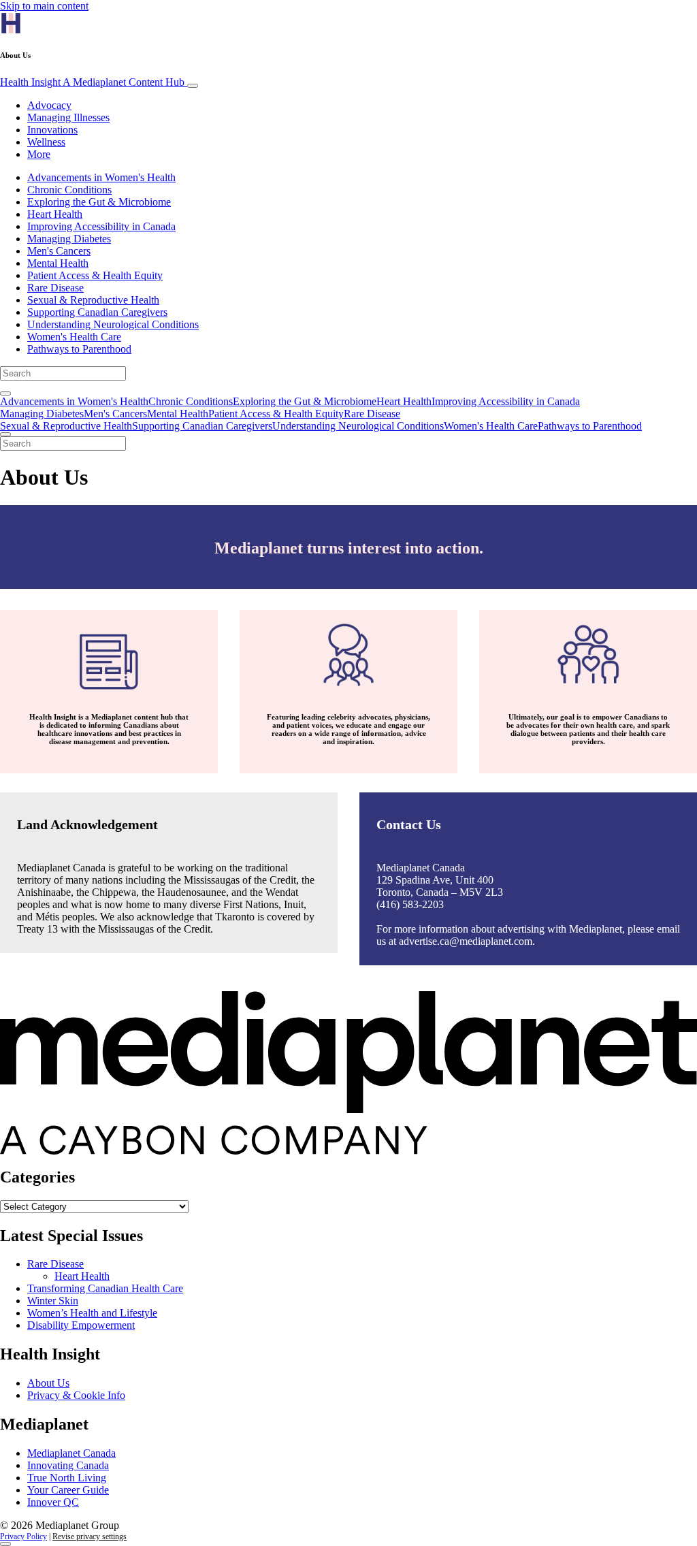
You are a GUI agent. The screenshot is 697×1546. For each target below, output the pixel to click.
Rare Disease (55, 287)
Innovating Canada (68, 1465)
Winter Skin (52, 1300)
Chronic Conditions (69, 189)
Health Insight (92, 82)
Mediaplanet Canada (71, 1453)
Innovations (52, 129)
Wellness (46, 142)
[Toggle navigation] (192, 86)
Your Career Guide (68, 1490)
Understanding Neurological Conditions (113, 324)
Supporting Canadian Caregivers (97, 312)
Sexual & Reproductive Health (93, 300)
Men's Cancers (59, 251)
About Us (48, 1383)
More (38, 154)
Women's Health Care (74, 336)
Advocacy (49, 105)
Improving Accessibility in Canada (101, 226)
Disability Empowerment (81, 1325)
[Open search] (5, 393)
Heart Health (54, 214)
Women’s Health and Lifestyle (92, 1313)
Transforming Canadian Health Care (105, 1288)
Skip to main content (44, 6)
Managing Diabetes (69, 238)
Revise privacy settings (89, 1536)
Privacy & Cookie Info (76, 1395)
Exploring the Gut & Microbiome (99, 202)
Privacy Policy (23, 1536)
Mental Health (57, 263)
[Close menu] (5, 434)
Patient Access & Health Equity (95, 275)
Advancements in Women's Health (101, 177)
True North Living (66, 1477)
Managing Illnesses (68, 117)
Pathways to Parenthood (79, 349)
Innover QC (53, 1502)
